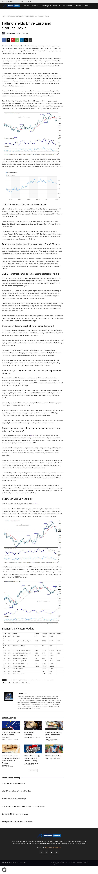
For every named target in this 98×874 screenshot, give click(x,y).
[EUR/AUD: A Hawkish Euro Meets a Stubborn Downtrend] (11, 725)
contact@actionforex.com (53, 847)
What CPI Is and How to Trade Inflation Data (16, 791)
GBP (44, 680)
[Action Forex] (11, 6)
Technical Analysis (7, 729)
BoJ (19, 680)
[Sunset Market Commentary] (33, 725)
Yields (28, 682)
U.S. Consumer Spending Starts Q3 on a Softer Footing (53, 734)
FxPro (46, 758)
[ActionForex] (3, 33)
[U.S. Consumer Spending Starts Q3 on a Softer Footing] (54, 725)
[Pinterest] (13, 40)
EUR (23, 680)
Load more (32, 770)
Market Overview (19, 16)
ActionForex (11, 33)
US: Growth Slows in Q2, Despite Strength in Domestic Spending (32, 758)
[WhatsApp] (17, 40)
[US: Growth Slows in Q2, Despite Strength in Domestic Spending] (33, 749)
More (36, 504)
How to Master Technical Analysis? (14, 783)
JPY (53, 680)
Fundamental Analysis (29, 729)
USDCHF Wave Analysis (53, 756)
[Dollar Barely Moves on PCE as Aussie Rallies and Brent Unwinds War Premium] (11, 749)
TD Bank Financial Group (52, 739)
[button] (4, 870)
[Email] (26, 40)
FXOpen (4, 739)
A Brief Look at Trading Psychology (14, 799)
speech (32, 435)
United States (16, 682)
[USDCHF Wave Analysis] (54, 749)
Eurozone (38, 680)
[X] (31, 1)
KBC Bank (26, 737)
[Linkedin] (22, 40)
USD (23, 682)
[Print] (30, 40)
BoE (15, 680)
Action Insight (10, 16)
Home (3, 16)
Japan (48, 680)
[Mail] (46, 852)
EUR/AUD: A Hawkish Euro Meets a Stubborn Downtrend (11, 734)
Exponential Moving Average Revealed (15, 814)
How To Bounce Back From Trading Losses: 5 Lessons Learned (23, 806)
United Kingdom (7, 682)
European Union (30, 680)
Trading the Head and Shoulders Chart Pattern (17, 822)
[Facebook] (26, 1)
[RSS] (28, 1)
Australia (10, 680)
